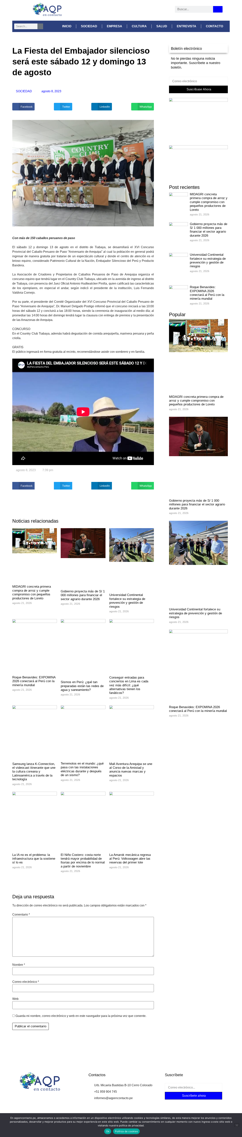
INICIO (66, 26)
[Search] (218, 9)
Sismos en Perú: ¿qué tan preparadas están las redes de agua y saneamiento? (82, 686)
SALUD (161, 26)
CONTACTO (214, 26)
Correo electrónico (25, 981)
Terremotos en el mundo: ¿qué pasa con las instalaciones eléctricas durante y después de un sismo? (82, 769)
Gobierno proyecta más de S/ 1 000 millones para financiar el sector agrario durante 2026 (83, 595)
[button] (23, 106)
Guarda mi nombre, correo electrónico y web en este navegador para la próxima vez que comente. (81, 1015)
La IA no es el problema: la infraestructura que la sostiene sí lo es (33, 858)
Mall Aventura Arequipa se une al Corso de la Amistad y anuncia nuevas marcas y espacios (130, 769)
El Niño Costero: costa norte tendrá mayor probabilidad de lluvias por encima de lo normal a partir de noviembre (83, 860)
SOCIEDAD (89, 26)
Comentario (21, 914)
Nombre (18, 964)
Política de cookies (126, 1131)
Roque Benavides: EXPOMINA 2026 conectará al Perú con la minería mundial (33, 681)
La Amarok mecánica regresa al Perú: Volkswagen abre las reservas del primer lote (130, 858)
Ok (107, 1131)
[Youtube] (130, 10)
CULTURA (139, 26)
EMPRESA (114, 26)
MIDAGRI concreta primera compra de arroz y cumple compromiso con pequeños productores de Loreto (31, 592)
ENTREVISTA (186, 26)
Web (15, 998)
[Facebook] (110, 10)
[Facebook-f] (170, 1102)
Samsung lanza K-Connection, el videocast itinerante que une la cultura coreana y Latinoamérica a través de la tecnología (33, 771)
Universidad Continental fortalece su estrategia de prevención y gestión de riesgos (127, 600)
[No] (236, 1125)
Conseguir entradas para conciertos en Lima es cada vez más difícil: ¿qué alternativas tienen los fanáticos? (128, 685)
